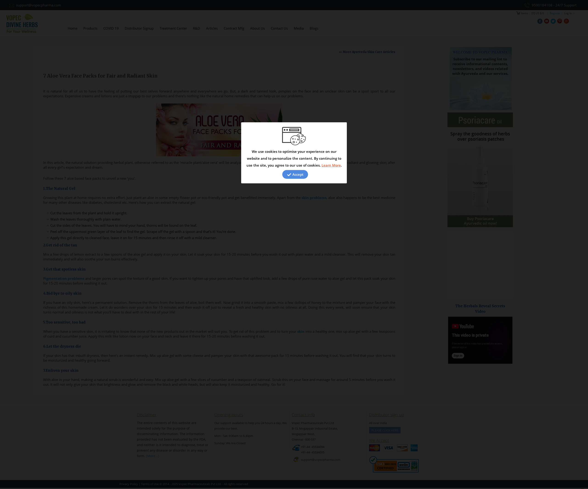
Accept (297, 174)
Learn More (331, 165)
